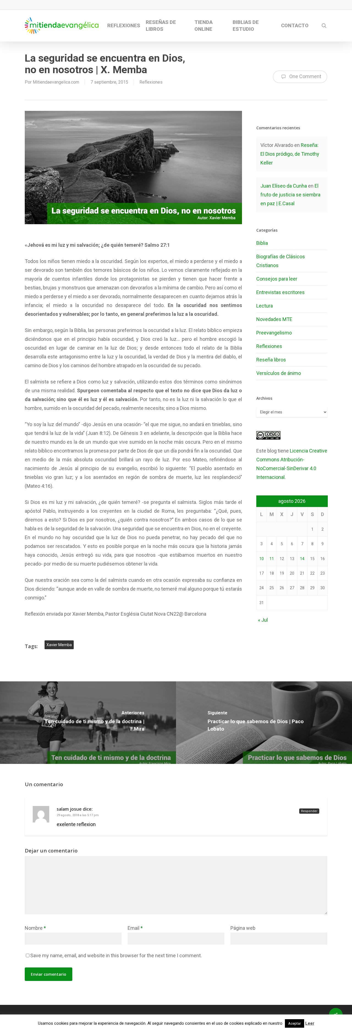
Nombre (35, 928)
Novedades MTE (274, 319)
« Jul (263, 620)
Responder (309, 811)
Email (135, 928)
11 (272, 558)
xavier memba (59, 645)
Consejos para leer (276, 279)
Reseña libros (271, 360)
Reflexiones (151, 82)
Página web (242, 928)
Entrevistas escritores (280, 292)
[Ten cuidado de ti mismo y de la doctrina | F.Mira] (88, 722)
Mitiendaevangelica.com (56, 82)
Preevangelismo (274, 333)
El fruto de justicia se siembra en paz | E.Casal (290, 194)
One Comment (304, 76)
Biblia (262, 243)
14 (302, 558)
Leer (309, 1023)
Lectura (264, 306)
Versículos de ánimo (278, 373)
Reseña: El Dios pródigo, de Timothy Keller (289, 154)
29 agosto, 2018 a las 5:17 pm (78, 815)
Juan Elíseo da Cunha (283, 186)
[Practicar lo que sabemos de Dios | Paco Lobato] (264, 722)
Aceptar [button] (294, 1023)
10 (261, 558)
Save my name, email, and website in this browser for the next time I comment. (116, 955)
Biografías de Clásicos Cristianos (280, 261)
